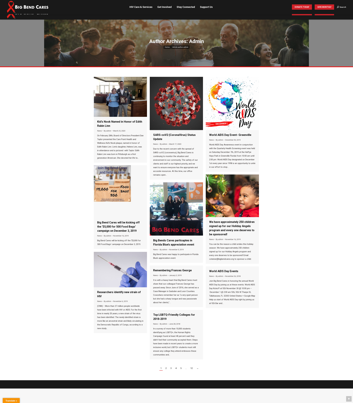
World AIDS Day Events (223, 271)
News (99, 131)
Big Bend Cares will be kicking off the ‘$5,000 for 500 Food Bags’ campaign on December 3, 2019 (118, 226)
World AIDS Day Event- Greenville (230, 135)
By (107, 131)
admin (196, 41)
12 (191, 368)
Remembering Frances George (172, 270)
